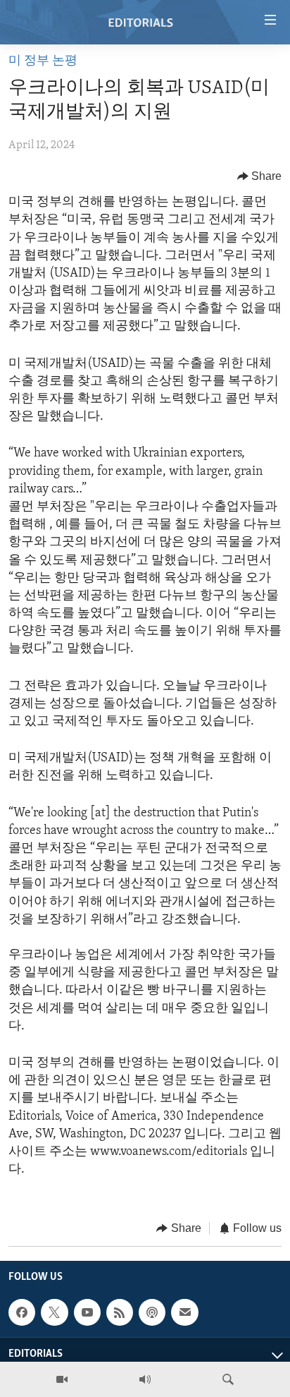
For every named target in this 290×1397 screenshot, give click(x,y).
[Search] (228, 1379)
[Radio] (145, 1379)
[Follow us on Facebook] (21, 1312)
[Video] (62, 1379)
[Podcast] (152, 1312)
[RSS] (119, 1312)
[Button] (259, 176)
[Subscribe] (184, 1312)
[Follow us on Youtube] (87, 1312)
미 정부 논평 (42, 61)
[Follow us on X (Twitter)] (54, 1312)
